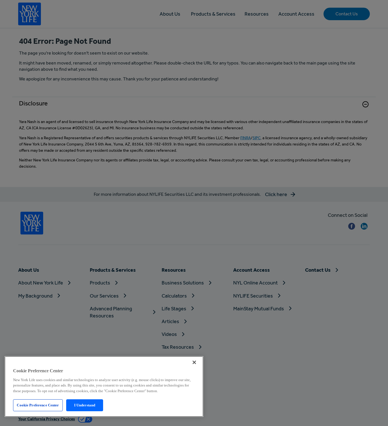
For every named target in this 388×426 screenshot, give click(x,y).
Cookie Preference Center (38, 405)
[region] (104, 386)
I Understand (84, 405)
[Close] (194, 362)
